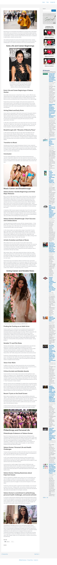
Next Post (37, 554)
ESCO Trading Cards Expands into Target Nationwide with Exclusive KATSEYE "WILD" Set (52, 177)
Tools (47, 2)
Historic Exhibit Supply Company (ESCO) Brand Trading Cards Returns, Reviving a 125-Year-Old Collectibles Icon (52, 284)
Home (43, 2)
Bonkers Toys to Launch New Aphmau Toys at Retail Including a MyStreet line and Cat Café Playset (52, 469)
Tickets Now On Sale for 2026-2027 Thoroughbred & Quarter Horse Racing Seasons (52, 77)
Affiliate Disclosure (22, 560)
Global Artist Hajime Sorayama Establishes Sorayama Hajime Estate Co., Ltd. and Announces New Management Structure (52, 111)
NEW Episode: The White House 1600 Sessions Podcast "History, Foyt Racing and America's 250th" (52, 211)
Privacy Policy (30, 560)
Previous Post (4, 554)
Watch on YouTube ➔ (49, 37)
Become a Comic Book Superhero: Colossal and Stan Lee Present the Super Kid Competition (52, 247)
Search (44, 8)
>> (47, 497)
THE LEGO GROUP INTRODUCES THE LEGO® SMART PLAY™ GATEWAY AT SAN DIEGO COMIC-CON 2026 (52, 434)
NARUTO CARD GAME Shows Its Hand (52, 318)
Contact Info (52, 2)
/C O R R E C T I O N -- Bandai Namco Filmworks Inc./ (52, 142)
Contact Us (36, 560)
